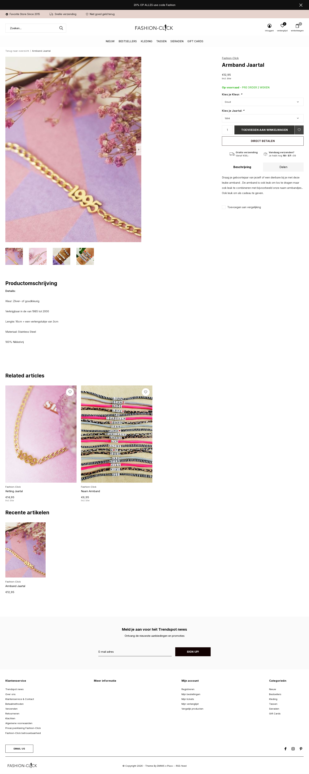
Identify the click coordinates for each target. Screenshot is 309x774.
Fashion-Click (230, 58)
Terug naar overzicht (17, 50)
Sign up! (193, 651)
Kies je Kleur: (232, 94)
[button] (14, 256)
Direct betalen (263, 141)
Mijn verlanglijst (190, 703)
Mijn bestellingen (191, 694)
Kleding (146, 41)
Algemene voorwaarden (18, 723)
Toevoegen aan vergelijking (244, 207)
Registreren (188, 689)
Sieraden (176, 41)
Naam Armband (90, 491)
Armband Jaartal (15, 586)
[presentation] (138, 150)
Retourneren (12, 713)
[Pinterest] (301, 749)
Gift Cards (195, 41)
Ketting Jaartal (14, 491)
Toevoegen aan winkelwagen (264, 130)
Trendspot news (14, 689)
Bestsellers (128, 41)
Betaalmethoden (14, 703)
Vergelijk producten (192, 708)
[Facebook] (285, 749)
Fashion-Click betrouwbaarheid (23, 733)
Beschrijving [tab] (242, 167)
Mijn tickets (188, 699)
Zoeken (61, 28)
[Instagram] (293, 749)
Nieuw (110, 41)
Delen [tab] (283, 167)
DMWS (161, 765)
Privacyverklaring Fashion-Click (23, 728)
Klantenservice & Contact (19, 699)
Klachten (10, 718)
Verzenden (11, 708)
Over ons (10, 694)
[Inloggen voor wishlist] (299, 129)
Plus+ (170, 765)
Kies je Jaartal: (233, 110)
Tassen (161, 41)
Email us (19, 748)
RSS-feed (181, 765)
